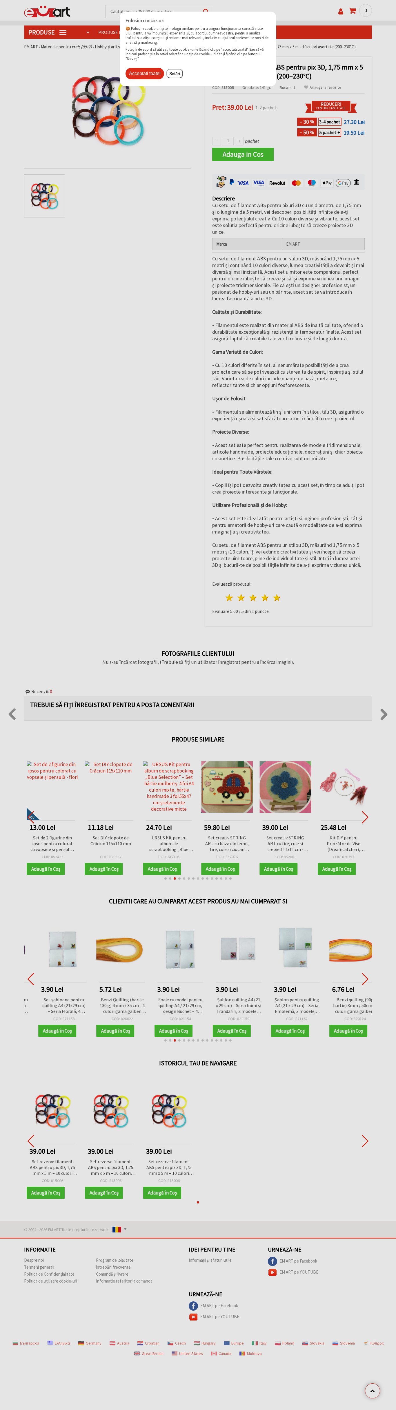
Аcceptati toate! (145, 73)
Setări (174, 73)
